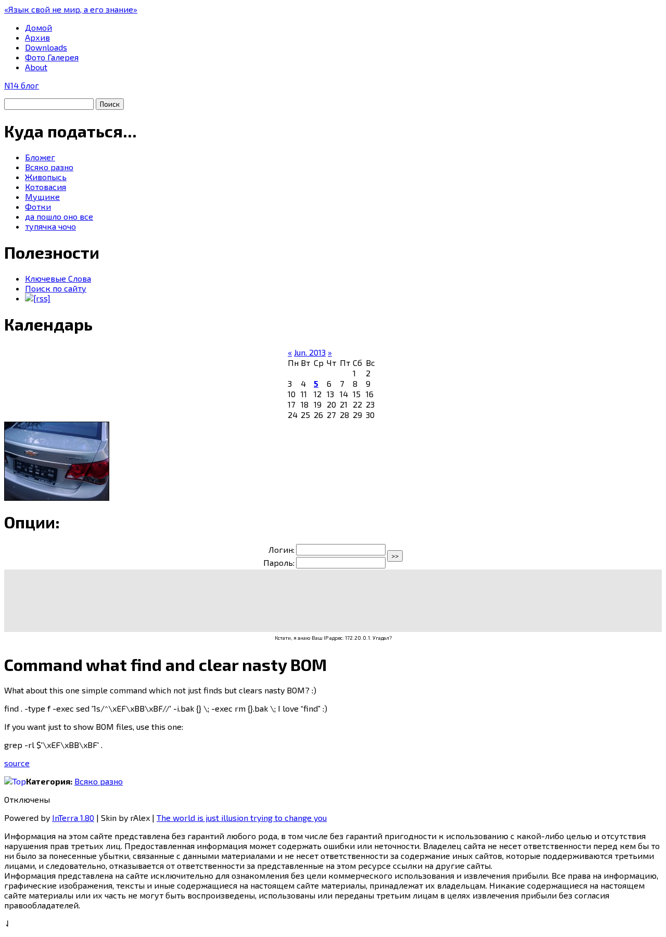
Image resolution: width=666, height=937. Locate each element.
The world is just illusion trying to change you (242, 817)
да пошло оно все (59, 216)
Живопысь (46, 177)
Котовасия (45, 187)
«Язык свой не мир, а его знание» (70, 9)
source (17, 763)
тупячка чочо (50, 226)
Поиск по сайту (55, 288)
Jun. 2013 (310, 352)
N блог (21, 85)
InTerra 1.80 (73, 817)
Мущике (42, 196)
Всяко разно (49, 167)
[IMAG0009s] (56, 497)
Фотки (38, 206)
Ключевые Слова (58, 278)
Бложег (40, 157)
